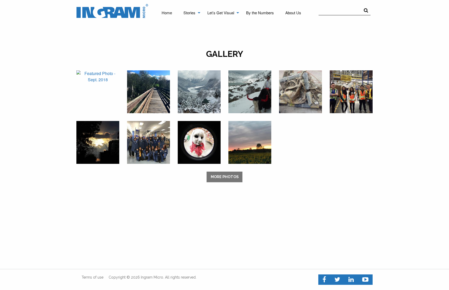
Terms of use (92, 277)
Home (167, 12)
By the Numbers (260, 12)
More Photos (225, 176)
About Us (293, 12)
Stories (189, 12)
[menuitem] (167, 13)
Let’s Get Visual (220, 12)
